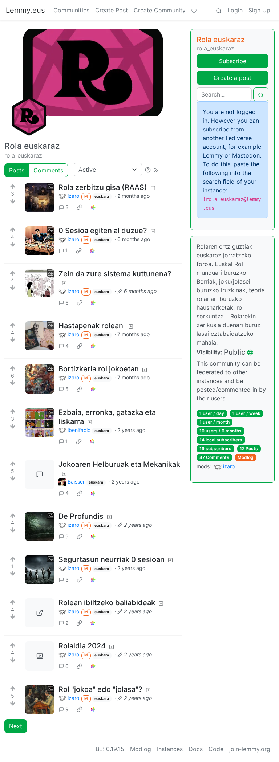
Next (15, 726)
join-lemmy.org (249, 749)
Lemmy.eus (25, 10)
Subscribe (232, 61)
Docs (196, 749)
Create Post (111, 10)
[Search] (219, 10)
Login (235, 10)
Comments (48, 170)
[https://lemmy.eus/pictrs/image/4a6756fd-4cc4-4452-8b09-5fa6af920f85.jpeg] (39, 612)
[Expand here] (39, 197)
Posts (16, 170)
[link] (79, 207)
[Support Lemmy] (194, 10)
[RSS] (156, 169)
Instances (170, 749)
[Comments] (39, 474)
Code (216, 749)
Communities (71, 10)
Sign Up (259, 10)
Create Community (160, 10)
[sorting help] (148, 169)
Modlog (246, 457)
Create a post (232, 77)
